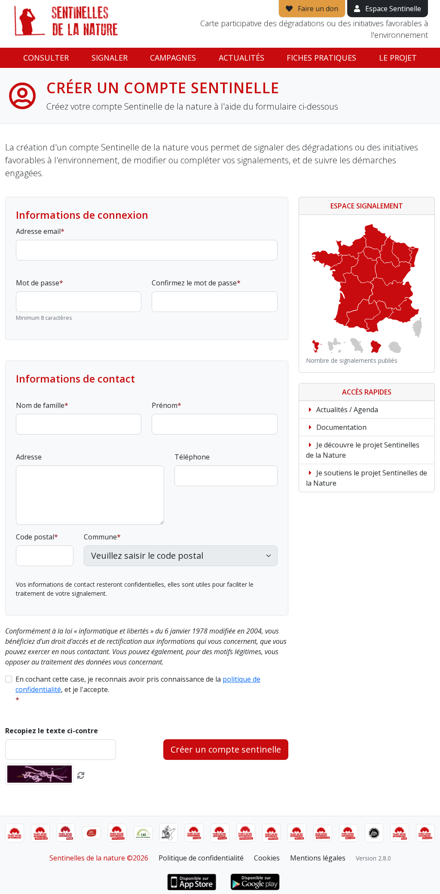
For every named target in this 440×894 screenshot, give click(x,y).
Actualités (241, 57)
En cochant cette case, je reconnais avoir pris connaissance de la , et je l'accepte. (137, 684)
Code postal (35, 537)
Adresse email (38, 231)
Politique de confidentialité (201, 858)
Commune (100, 537)
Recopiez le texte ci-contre (51, 730)
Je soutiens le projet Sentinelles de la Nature (366, 478)
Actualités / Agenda (346, 409)
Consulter (46, 57)
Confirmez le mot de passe (194, 283)
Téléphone (192, 457)
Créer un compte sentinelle (226, 749)
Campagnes (173, 57)
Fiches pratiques (321, 57)
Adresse (29, 457)
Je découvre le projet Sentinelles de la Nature (362, 450)
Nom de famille (40, 405)
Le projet (398, 57)
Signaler (110, 57)
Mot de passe (37, 283)
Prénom (164, 405)
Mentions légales (317, 858)
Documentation (341, 427)
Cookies (267, 858)
